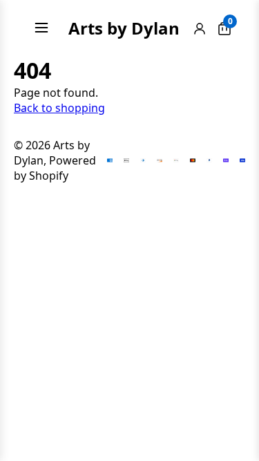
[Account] (200, 28)
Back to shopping (59, 107)
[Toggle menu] (41, 27)
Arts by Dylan (124, 28)
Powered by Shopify (55, 168)
